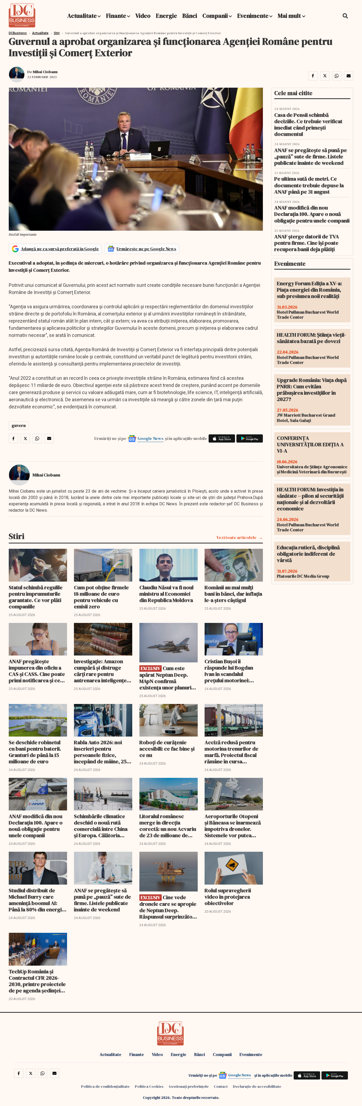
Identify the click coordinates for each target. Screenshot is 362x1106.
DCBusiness (18, 33)
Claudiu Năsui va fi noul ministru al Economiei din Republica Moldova (166, 593)
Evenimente (252, 16)
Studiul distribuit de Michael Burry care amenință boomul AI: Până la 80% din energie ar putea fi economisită (37, 900)
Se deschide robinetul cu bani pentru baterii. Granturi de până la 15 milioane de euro (35, 752)
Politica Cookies (149, 1086)
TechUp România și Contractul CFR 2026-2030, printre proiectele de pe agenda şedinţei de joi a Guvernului (37, 981)
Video (143, 16)
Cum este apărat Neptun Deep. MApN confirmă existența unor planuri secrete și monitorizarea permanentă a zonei (168, 678)
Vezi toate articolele (237, 537)
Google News (151, 438)
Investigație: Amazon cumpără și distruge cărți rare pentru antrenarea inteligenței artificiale (101, 671)
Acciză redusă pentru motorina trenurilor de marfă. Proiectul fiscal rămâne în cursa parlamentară (231, 752)
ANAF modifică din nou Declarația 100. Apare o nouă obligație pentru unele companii (36, 826)
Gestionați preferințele (189, 1086)
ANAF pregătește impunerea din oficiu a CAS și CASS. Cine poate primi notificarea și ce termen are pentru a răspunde (37, 671)
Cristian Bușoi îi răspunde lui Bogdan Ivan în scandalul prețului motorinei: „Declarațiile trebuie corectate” (229, 671)
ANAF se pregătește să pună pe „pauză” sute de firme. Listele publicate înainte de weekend (102, 900)
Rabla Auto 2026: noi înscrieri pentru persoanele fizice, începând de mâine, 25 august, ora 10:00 (100, 752)
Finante (116, 16)
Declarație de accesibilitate (257, 1086)
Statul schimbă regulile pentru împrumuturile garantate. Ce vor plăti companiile (36, 597)
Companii (215, 16)
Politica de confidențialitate (105, 1086)
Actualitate (82, 16)
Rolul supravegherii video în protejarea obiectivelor (228, 896)
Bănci (189, 16)
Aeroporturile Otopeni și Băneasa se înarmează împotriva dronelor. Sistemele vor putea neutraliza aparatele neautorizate (233, 826)
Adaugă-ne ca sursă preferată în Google (60, 249)
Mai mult (290, 16)
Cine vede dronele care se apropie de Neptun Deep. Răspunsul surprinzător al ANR (167, 907)
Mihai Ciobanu (45, 71)
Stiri (57, 33)
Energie (166, 16)
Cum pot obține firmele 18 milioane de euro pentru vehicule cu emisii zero (101, 597)
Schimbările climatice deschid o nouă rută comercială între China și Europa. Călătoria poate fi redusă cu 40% (101, 826)
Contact (221, 1086)
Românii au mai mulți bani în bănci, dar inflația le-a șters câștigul (233, 593)
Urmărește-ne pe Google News (146, 249)
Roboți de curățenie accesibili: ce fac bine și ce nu (167, 748)
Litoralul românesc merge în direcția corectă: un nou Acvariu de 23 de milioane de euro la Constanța (167, 826)
